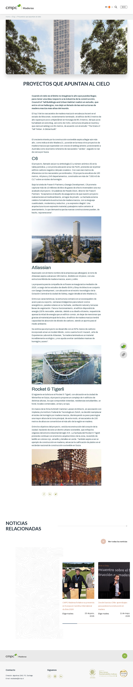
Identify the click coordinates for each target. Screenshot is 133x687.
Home (8, 17)
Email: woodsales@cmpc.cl (15, 678)
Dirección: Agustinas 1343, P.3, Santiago (19, 675)
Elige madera (67, 614)
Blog (13, 17)
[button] (123, 7)
